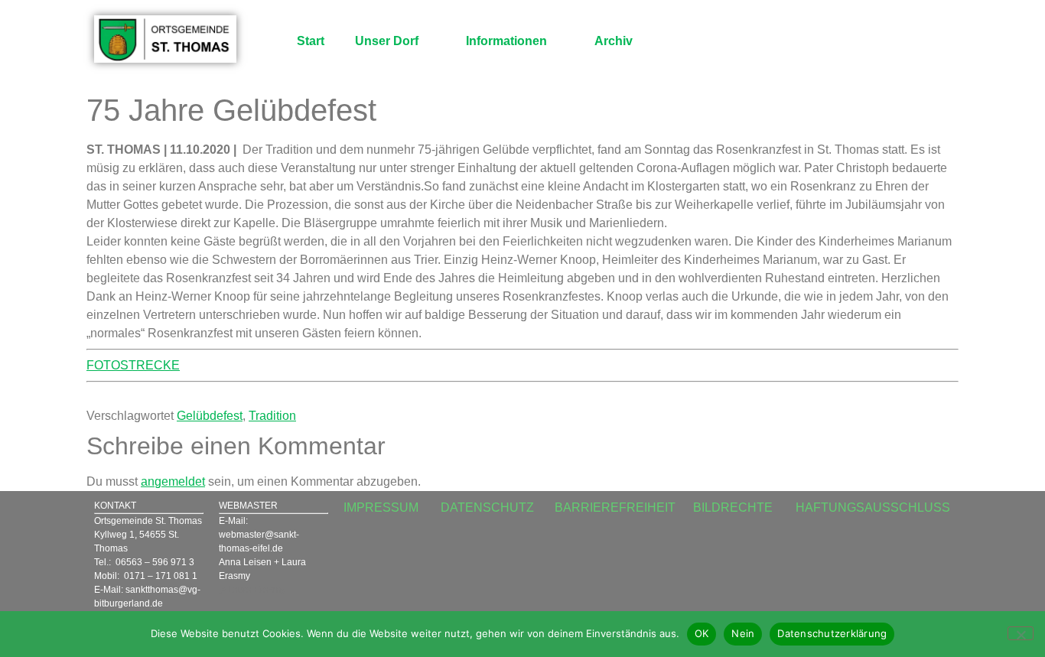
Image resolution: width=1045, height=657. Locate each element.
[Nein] (1021, 633)
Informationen (506, 40)
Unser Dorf (386, 40)
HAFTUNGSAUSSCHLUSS (873, 507)
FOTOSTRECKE (133, 365)
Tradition (272, 415)
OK (702, 633)
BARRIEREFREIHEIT (615, 507)
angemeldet (173, 481)
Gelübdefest (210, 415)
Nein (742, 633)
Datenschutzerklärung (832, 633)
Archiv (613, 40)
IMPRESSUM (380, 507)
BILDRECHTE (733, 507)
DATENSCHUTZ (487, 507)
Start (310, 40)
